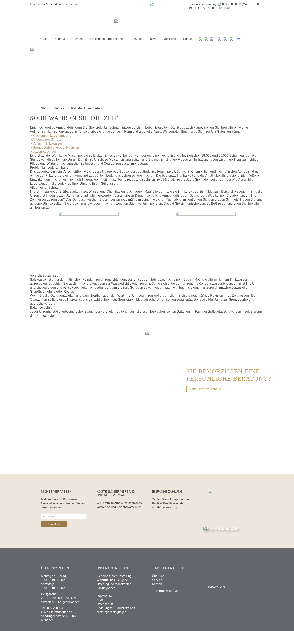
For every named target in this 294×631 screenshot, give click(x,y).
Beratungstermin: (129, 4)
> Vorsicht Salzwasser (46, 143)
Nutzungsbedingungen (111, 612)
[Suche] (201, 39)
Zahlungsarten (106, 588)
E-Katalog (216, 587)
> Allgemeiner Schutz (45, 139)
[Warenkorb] (212, 39)
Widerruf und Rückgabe (112, 580)
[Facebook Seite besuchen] (219, 39)
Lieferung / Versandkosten (114, 584)
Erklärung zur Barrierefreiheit (116, 608)
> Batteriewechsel (43, 151)
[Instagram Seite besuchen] (225, 39)
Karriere (157, 584)
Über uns (158, 576)
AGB (100, 600)
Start (44, 108)
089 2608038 (55, 608)
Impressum (104, 596)
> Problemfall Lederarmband (50, 135)
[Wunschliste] (206, 39)
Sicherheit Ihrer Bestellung (114, 576)
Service (59, 108)
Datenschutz (105, 604)
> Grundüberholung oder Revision (54, 147)
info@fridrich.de (61, 612)
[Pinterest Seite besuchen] (231, 39)
